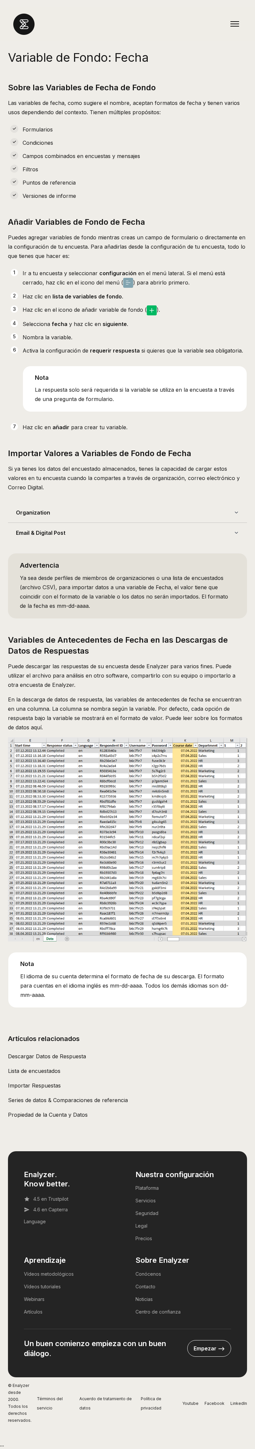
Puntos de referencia (49, 182)
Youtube (190, 1403)
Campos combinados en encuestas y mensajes (81, 156)
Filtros (30, 169)
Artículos (33, 1312)
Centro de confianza (158, 1312)
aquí (36, 727)
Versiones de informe (49, 196)
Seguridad (146, 1213)
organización (168, 478)
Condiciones (38, 142)
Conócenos (148, 1274)
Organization (33, 512)
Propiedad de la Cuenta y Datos (48, 1114)
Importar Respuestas (34, 1085)
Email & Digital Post (40, 532)
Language (35, 1221)
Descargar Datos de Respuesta (47, 1056)
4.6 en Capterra (50, 1209)
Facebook (214, 1403)
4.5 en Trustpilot (50, 1199)
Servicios (145, 1200)
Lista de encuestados (34, 1071)
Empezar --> (209, 1348)
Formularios (38, 129)
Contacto (145, 1286)
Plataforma (147, 1188)
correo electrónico (211, 478)
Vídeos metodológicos (49, 1274)
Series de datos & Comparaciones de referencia (68, 1100)
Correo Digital (25, 487)
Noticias (144, 1299)
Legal (141, 1226)
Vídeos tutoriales (42, 1286)
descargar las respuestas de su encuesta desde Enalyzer (97, 666)
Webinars (34, 1299)
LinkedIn (238, 1403)
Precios (143, 1238)
